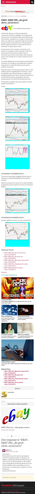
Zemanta (4, 272)
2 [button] (11, 436)
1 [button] (8, 436)
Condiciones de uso (5, 491)
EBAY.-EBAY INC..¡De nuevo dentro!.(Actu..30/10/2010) (15, 254)
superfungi (23, 16)
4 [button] (19, 436)
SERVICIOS (4, 16)
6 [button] (27, 436)
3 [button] (15, 436)
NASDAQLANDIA (11, 2)
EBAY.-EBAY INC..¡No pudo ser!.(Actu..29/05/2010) (13, 257)
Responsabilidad (15, 491)
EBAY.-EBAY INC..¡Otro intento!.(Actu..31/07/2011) (13, 269)
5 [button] (23, 436)
